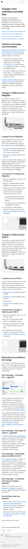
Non (9, 530)
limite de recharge (11, 459)
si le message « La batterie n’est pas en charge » (12, 488)
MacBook (6, 303)
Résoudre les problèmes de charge (12, 39)
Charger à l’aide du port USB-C (11, 36)
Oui (4, 530)
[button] (22, 2)
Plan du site (14, 546)
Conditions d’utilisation (6, 546)
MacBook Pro (7, 148)
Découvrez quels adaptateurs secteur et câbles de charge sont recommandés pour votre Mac (14, 52)
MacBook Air (7, 155)
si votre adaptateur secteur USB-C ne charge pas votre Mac (14, 513)
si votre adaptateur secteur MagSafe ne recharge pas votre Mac (14, 503)
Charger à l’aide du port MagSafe (11, 34)
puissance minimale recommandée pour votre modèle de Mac (12, 424)
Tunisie (2, 542)
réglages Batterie (20, 410)
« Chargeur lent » (8, 64)
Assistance (7, 535)
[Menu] (26, 2)
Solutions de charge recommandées (12, 31)
